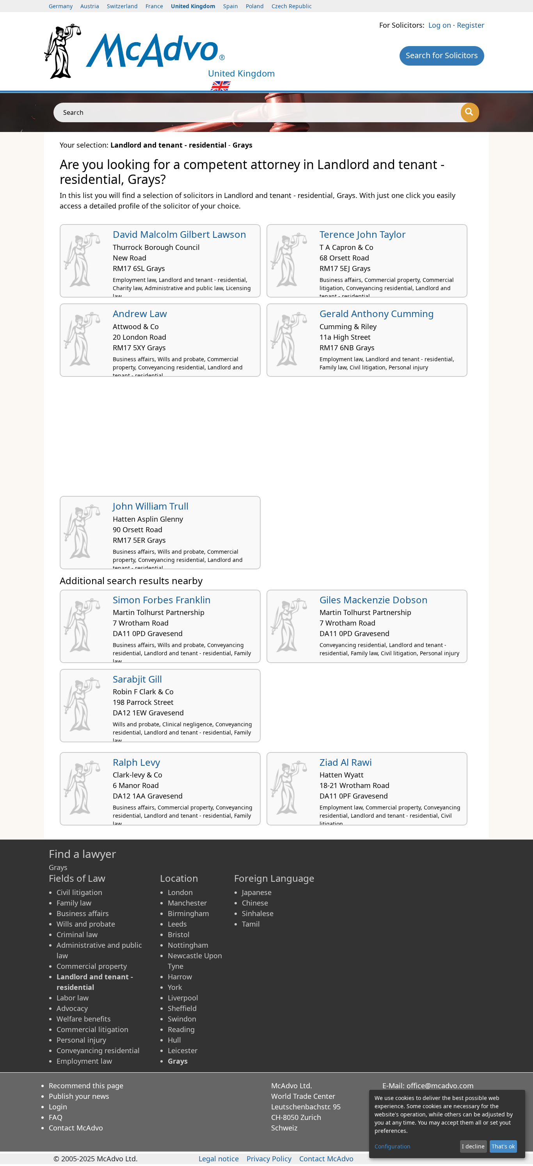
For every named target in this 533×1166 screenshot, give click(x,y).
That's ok (503, 1146)
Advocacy (72, 1008)
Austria (89, 6)
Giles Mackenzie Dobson (374, 599)
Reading (181, 1029)
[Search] (470, 112)
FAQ (55, 1117)
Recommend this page (86, 1085)
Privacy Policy (269, 1158)
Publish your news (79, 1096)
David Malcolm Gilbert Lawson (179, 234)
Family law (74, 902)
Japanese (257, 892)
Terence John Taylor (363, 234)
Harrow (180, 976)
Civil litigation (79, 892)
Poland (255, 6)
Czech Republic (292, 6)
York (175, 987)
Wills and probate (86, 924)
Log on (439, 25)
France (154, 6)
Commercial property (92, 966)
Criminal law (77, 934)
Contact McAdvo (76, 1127)
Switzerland (122, 6)
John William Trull (150, 505)
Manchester (187, 902)
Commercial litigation (92, 1029)
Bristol (179, 934)
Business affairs (83, 913)
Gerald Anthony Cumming (377, 313)
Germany (61, 6)
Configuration (392, 1146)
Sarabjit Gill (137, 678)
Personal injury (81, 1040)
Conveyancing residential (98, 1050)
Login (58, 1106)
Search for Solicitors (442, 55)
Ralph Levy (136, 762)
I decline (473, 1146)
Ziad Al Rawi (346, 762)
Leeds (177, 924)
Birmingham (188, 913)
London (180, 892)
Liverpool (183, 997)
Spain (230, 6)
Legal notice (219, 1158)
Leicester (182, 1050)
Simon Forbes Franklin (162, 599)
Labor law (73, 997)
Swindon (182, 1018)
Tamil (251, 924)
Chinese (255, 902)
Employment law (84, 1061)
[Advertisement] (266, 439)
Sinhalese (258, 913)
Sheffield (182, 1008)
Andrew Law (140, 313)
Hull (174, 1040)
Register (470, 25)
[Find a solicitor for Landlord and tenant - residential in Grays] (155, 49)
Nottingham (188, 945)
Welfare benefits (84, 1018)
